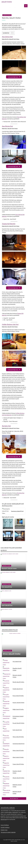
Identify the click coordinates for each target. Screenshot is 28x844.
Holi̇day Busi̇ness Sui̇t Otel (10, 324)
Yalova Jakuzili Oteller (18, 736)
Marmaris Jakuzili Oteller (9, 568)
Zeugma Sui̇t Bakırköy (8, 224)
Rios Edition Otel (7, 37)
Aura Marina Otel (7, 126)
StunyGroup (4, 819)
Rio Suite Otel (6, 426)
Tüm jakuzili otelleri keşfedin (8, 832)
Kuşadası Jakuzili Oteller (17, 771)
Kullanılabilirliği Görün (13, 77)
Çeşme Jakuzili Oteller (18, 764)
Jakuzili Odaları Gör (14, 798)
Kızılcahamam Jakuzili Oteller (18, 717)
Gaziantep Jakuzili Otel (18, 743)
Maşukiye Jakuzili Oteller (17, 669)
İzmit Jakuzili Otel (7, 605)
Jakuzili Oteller (6, 2)
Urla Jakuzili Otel (7, 587)
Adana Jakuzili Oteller (18, 750)
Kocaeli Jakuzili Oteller (18, 723)
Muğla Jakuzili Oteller (18, 709)
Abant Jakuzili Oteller (18, 757)
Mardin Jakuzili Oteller (18, 682)
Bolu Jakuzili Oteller (8, 624)
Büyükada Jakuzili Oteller (17, 785)
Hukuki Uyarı (4, 830)
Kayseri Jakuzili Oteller (18, 702)
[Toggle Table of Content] (11, 33)
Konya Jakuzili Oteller (18, 695)
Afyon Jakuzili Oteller (12, 654)
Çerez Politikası (5, 825)
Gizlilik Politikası (5, 827)
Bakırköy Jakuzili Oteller (17, 792)
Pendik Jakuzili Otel (18, 688)
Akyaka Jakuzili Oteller (18, 777)
